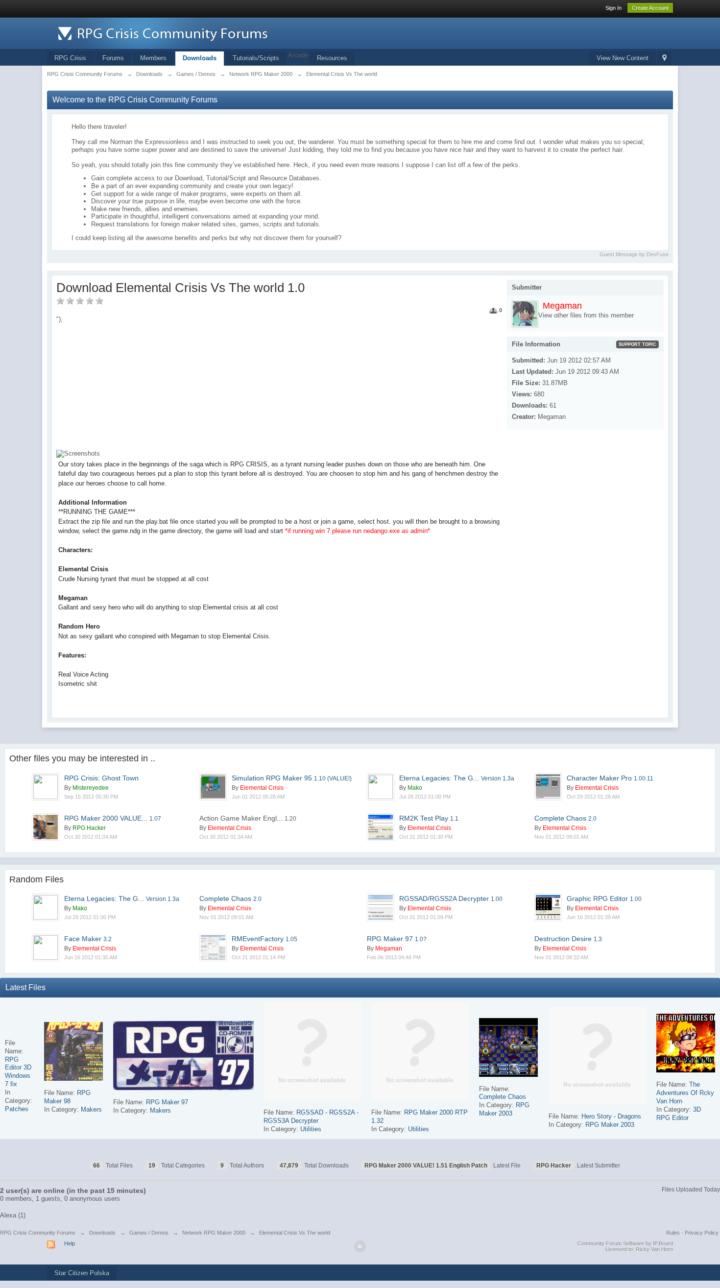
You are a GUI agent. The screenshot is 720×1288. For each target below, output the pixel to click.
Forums (113, 58)
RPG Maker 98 (67, 1097)
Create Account (650, 8)
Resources (332, 58)
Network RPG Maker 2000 (213, 1233)
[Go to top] (360, 1246)
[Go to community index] (243, 32)
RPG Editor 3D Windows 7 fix (18, 1072)
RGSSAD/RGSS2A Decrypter (451, 898)
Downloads (199, 58)
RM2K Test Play (428, 818)
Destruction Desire (568, 939)
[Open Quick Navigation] (664, 58)
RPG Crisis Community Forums (37, 1233)
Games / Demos (148, 1233)
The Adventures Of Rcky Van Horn (685, 1093)
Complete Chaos (565, 818)
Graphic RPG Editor (604, 898)
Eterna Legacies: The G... (456, 778)
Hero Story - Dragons (611, 1116)
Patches (16, 1109)
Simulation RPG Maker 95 (292, 778)
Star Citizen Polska (81, 1273)
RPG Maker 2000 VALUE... (112, 818)
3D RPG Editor (678, 1113)
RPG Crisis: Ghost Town (101, 778)
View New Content (622, 58)
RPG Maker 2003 (504, 1109)
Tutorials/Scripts (256, 58)
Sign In (613, 8)
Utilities (310, 1129)
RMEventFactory (264, 939)
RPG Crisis (70, 58)
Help (69, 1243)
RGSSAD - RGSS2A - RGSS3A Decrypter (311, 1116)
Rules (673, 1233)
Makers (91, 1109)
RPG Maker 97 (397, 939)
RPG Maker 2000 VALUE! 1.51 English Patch (425, 1165)
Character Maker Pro (610, 778)
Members (153, 58)
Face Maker (88, 939)
